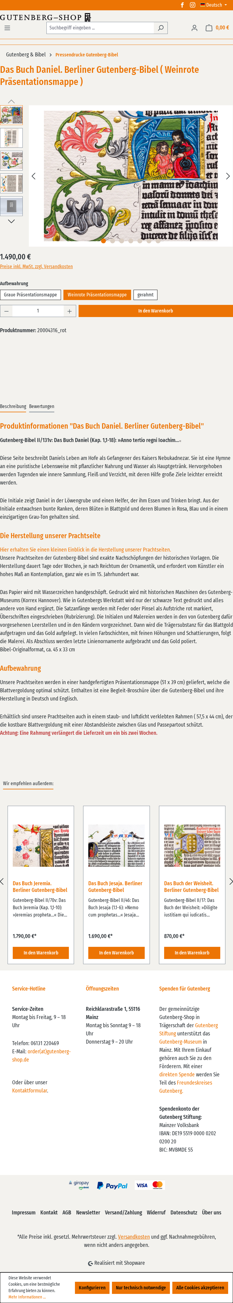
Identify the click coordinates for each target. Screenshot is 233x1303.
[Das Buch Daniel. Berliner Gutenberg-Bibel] (131, 176)
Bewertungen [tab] (41, 406)
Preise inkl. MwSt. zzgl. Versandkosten (36, 266)
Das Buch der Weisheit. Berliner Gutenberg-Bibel (191, 887)
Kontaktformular (29, 1091)
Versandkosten (134, 1237)
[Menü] (7, 28)
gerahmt (145, 294)
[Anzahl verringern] (6, 311)
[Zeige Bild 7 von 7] (158, 240)
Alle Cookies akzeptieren (200, 1287)
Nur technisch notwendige (141, 1287)
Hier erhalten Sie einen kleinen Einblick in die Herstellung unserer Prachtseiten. (85, 550)
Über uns (211, 1213)
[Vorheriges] (33, 176)
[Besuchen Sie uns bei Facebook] (182, 5)
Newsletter (88, 1213)
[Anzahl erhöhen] (69, 311)
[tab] (13, 406)
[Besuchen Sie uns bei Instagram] (192, 5)
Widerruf (156, 1213)
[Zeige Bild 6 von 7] (149, 240)
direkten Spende (177, 1075)
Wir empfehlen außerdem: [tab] (28, 783)
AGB (66, 1213)
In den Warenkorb (155, 311)
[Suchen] (161, 28)
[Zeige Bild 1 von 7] (103, 240)
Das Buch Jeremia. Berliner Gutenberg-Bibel (40, 887)
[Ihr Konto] (194, 28)
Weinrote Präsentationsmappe (97, 294)
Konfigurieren (92, 1287)
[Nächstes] (228, 176)
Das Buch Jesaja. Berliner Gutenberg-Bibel (115, 887)
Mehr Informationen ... (27, 1297)
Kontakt (49, 1213)
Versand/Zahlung (123, 1213)
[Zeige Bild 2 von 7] (112, 240)
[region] (116, 881)
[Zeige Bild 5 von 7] (139, 240)
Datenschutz (184, 1213)
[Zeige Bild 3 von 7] (121, 240)
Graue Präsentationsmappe (30, 294)
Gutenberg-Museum (180, 1042)
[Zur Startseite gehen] (116, 17)
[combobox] (100, 28)
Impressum (23, 1213)
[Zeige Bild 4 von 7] (130, 240)
